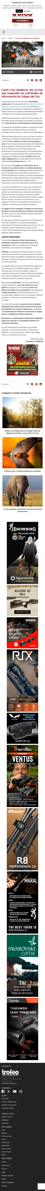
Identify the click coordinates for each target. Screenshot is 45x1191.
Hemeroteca (6, 1165)
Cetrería (4, 1169)
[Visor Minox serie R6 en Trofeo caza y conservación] (22, 633)
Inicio (3, 1130)
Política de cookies (8, 1108)
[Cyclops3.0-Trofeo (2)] (22, 1029)
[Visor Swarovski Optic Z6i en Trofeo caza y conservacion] (22, 966)
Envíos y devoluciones (9, 1102)
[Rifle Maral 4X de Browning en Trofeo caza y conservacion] (22, 902)
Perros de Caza (7, 1136)
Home (3, 38)
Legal (3, 1172)
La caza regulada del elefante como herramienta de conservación (22, 510)
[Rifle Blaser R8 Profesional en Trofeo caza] (22, 839)
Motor (3, 1155)
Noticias (4, 1133)
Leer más (26, 11)
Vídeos (4, 1179)
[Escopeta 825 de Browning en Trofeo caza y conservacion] (22, 553)
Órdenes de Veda (7, 1175)
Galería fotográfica (8, 1182)
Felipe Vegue (38, 339)
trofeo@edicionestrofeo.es (9, 1083)
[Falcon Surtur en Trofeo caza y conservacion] (22, 728)
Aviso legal (5, 1098)
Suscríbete (22, 20)
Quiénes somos (7, 1117)
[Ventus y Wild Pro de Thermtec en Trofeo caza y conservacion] (22, 776)
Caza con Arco (6, 1148)
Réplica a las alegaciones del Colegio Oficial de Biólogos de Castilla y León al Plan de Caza (22, 432)
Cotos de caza (6, 1152)
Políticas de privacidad (9, 1105)
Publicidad (5, 1120)
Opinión (10, 38)
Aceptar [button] (19, 11)
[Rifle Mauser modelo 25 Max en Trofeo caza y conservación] (22, 601)
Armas (4, 1139)
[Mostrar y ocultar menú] (4, 32)
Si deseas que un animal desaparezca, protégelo (22, 471)
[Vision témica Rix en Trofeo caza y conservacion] (22, 680)
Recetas (4, 1186)
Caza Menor (6, 1145)
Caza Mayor (6, 1142)
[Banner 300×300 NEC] (22, 360)
